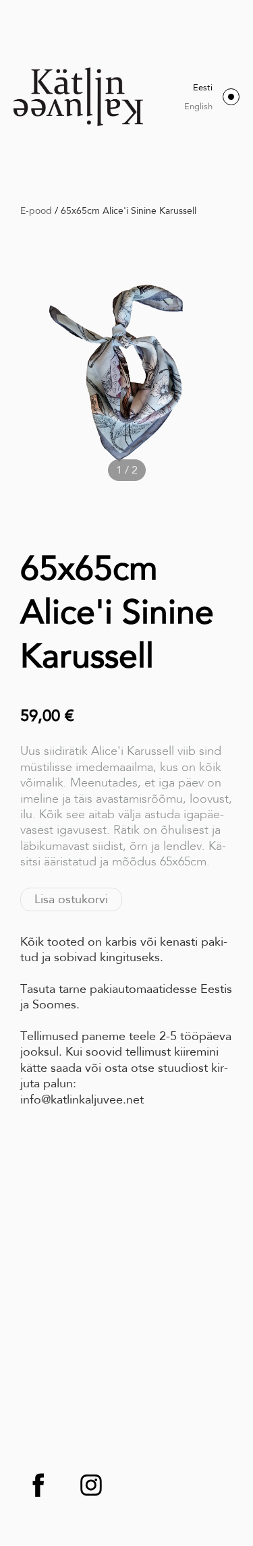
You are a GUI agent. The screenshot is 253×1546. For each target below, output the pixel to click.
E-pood (36, 210)
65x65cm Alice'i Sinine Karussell (128, 210)
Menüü (231, 96)
